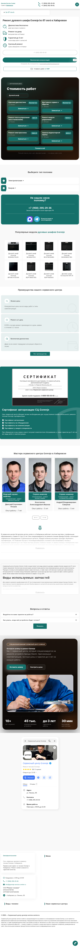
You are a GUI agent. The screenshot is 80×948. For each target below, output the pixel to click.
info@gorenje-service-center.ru (16, 884)
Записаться (22, 108)
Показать (40, 626)
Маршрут (31, 777)
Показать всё (40, 148)
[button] (35, 517)
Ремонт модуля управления (48, 118)
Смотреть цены (36, 667)
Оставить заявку (16, 667)
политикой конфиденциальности (49, 64)
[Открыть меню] (77, 4)
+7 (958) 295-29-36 (48, 3)
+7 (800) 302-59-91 (48, 5)
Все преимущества (40, 354)
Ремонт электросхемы (17, 133)
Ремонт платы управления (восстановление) (19, 118)
